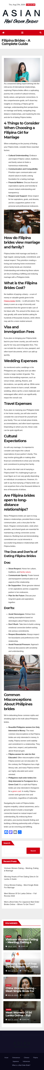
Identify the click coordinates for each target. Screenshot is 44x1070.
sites (8, 960)
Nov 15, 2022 (13, 1019)
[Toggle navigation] (22, 32)
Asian (6, 1057)
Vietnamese (16, 1057)
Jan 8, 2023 (12, 946)
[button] (40, 33)
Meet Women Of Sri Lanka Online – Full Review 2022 (19, 1015)
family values (25, 572)
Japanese (16, 1061)
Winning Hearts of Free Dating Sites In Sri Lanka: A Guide (22, 966)
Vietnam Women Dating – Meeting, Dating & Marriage (22, 942)
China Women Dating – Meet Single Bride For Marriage (21, 991)
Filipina (35, 1057)
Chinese (26, 1057)
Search (6, 843)
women (8, 936)
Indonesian (26, 1061)
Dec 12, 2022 (13, 971)
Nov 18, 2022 (13, 995)
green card (16, 791)
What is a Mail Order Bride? (21, 1065)
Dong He (24, 946)
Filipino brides (9, 301)
